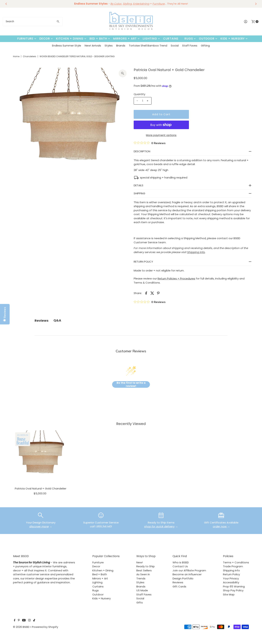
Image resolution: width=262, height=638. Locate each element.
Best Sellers (144, 570)
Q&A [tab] (57, 320)
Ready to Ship (145, 566)
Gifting (205, 45)
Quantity (139, 94)
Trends (140, 578)
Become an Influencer (187, 574)
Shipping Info (231, 570)
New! (139, 562)
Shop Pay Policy (233, 590)
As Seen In (143, 574)
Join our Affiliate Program (189, 570)
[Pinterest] (19, 620)
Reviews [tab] (41, 320)
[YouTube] (24, 620)
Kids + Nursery (232, 39)
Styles (109, 45)
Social (175, 45)
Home (16, 56)
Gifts (139, 602)
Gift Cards (179, 586)
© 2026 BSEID (21, 627)
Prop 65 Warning (234, 586)
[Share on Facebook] (146, 293)
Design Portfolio (183, 578)
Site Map (229, 594)
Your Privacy (231, 578)
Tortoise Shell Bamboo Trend (148, 45)
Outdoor (206, 39)
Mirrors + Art (125, 39)
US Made (142, 590)
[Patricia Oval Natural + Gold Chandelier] (40, 457)
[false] (40, 515)
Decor (44, 39)
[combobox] (33, 21)
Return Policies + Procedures (176, 278)
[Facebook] (14, 620)
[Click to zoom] (123, 73)
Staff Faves (189, 45)
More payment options (161, 135)
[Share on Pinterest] (158, 293)
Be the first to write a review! (131, 384)
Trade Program (233, 566)
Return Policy (231, 574)
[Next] (255, 4)
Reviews (178, 582)
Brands (120, 45)
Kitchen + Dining (69, 39)
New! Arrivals (93, 45)
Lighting (150, 39)
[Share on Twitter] (152, 293)
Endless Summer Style (66, 45)
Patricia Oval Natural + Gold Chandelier (40, 488)
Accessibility (231, 582)
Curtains (170, 39)
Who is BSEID (181, 562)
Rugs (188, 39)
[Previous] (6, 4)
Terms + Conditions (236, 562)
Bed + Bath (98, 39)
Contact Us (180, 566)
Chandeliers (29, 56)
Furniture (25, 39)
